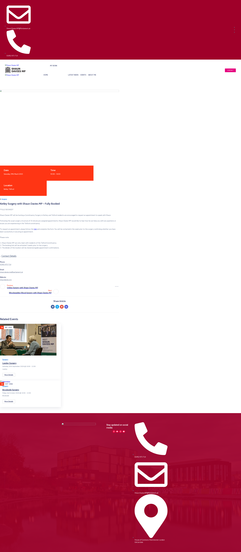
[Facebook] (53, 307)
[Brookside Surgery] (5, 381)
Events (83, 75)
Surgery (4, 199)
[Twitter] (57, 307)
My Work (53, 66)
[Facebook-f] (113, 431)
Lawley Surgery (9, 363)
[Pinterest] (62, 307)
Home (45, 75)
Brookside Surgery (10, 389)
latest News (73, 75)
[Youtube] (117, 431)
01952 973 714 (5, 265)
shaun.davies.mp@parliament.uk (11, 272)
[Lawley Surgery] (28, 355)
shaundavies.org (5, 280)
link (35, 229)
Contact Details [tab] (8, 256)
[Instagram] (120, 431)
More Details (8, 375)
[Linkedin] (66, 307)
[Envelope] (123, 431)
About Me (92, 75)
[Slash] (116, 286)
